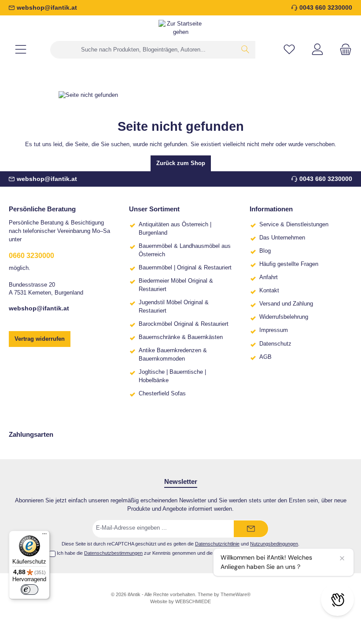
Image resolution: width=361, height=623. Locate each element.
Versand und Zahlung (286, 304)
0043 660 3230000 (325, 7)
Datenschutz (275, 344)
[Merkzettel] (289, 50)
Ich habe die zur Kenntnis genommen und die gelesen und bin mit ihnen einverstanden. (184, 553)
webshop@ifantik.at (47, 7)
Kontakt (269, 291)
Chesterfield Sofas (162, 394)
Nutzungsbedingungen (274, 543)
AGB (265, 357)
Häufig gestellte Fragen (288, 264)
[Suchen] (245, 50)
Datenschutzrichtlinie (217, 543)
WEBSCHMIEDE (193, 601)
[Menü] (21, 50)
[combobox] (143, 50)
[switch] (29, 589)
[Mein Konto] (317, 50)
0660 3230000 (31, 255)
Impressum (273, 330)
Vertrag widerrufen (40, 339)
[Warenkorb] (343, 50)
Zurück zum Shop (180, 163)
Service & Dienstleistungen (293, 224)
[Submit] (251, 529)
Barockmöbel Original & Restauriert (183, 324)
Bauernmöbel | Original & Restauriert (185, 268)
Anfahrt (268, 277)
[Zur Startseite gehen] (180, 28)
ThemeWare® (235, 594)
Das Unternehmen (282, 238)
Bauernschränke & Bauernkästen (181, 337)
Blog (265, 251)
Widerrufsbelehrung (283, 317)
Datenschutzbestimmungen (113, 553)
